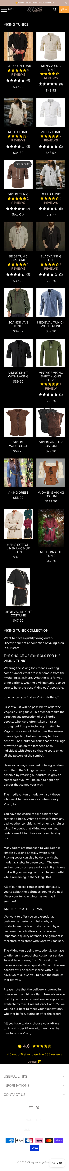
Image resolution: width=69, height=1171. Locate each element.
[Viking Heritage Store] (34, 9)
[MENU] (2, 9)
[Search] (54, 9)
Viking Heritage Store (39, 1162)
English (30, 1120)
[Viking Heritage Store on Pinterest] (38, 1108)
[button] (17, 70)
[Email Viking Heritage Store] (31, 1108)
